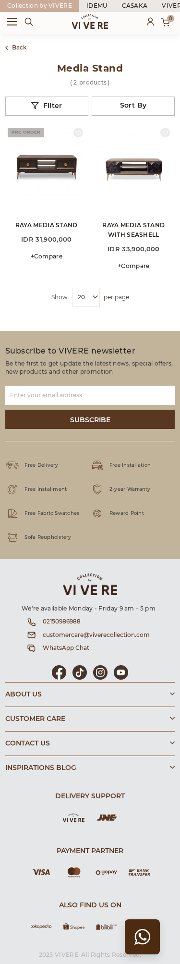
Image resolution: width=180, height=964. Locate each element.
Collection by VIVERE (39, 6)
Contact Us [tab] (27, 743)
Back (19, 47)
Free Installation (130, 465)
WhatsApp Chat (66, 648)
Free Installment (45, 489)
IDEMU (97, 6)
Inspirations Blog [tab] (40, 768)
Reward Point (126, 513)
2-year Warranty (130, 489)
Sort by (133, 105)
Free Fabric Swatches (51, 513)
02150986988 (62, 621)
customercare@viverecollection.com (96, 635)
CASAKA (135, 6)
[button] (78, 132)
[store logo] (90, 21)
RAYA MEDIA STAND (46, 225)
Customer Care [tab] (35, 719)
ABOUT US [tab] (23, 694)
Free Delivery (41, 465)
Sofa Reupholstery (47, 537)
